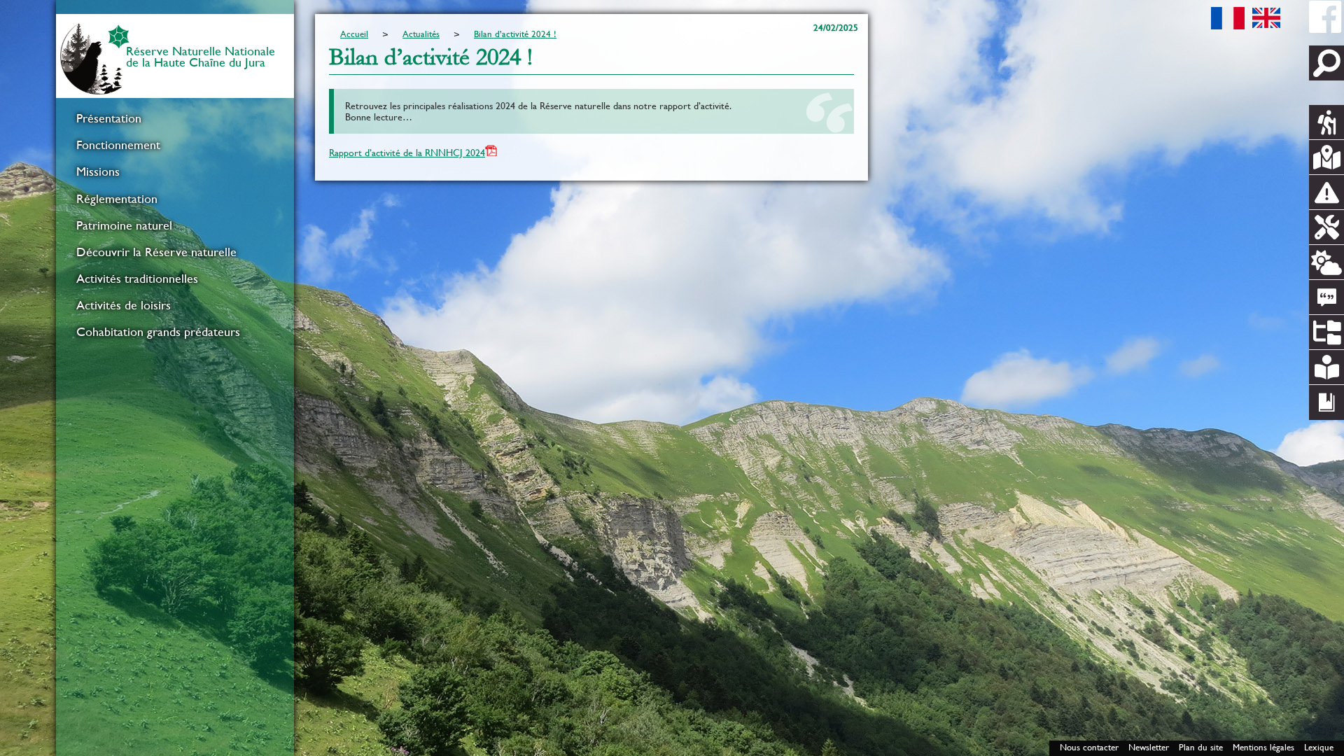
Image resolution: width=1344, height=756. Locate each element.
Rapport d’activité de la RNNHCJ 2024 (407, 152)
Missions (98, 171)
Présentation (108, 118)
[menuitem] (175, 118)
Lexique (1319, 747)
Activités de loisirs (123, 305)
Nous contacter (1089, 747)
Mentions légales (1263, 747)
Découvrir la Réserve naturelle (156, 252)
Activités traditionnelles (137, 279)
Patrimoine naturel (124, 225)
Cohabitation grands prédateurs (158, 332)
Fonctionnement (118, 145)
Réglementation (117, 199)
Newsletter (1148, 747)
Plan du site (1201, 747)
